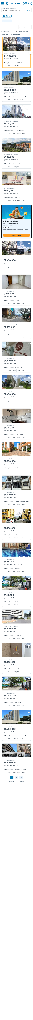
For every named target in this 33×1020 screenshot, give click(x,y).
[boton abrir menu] (2, 3)
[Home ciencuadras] (13, 3)
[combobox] (25, 27)
